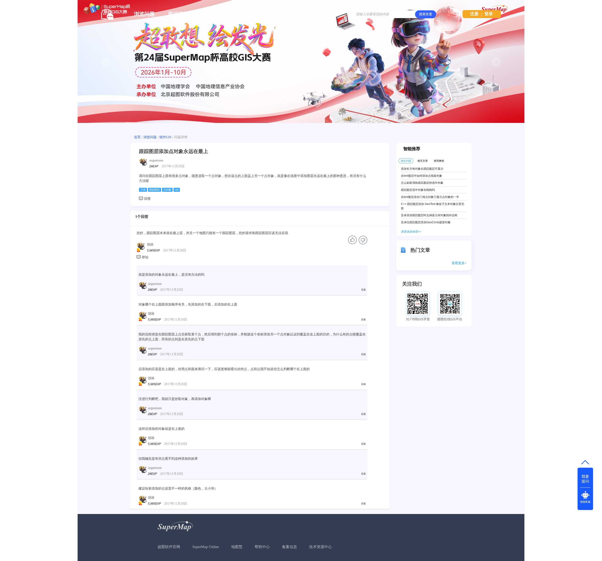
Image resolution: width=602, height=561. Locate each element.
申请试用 (246, 14)
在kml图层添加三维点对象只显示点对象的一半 (430, 197)
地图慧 (236, 547)
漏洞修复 (313, 14)
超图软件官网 (169, 547)
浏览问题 (144, 14)
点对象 (167, 189)
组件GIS (165, 137)
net (176, 189)
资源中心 (279, 14)
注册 (474, 14)
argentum (156, 160)
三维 (143, 189)
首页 (137, 137)
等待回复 (178, 14)
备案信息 (289, 547)
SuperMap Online (205, 547)
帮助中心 (262, 547)
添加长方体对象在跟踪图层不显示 (422, 168)
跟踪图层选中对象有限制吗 (418, 190)
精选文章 (212, 14)
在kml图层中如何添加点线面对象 (421, 175)
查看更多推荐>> (411, 231)
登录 (488, 14)
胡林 (150, 244)
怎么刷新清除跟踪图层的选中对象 (422, 182)
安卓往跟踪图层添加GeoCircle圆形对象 (426, 222)
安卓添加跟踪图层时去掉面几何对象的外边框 (429, 215)
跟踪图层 (154, 189)
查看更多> (459, 263)
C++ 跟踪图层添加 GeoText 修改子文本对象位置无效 (432, 206)
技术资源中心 (320, 547)
